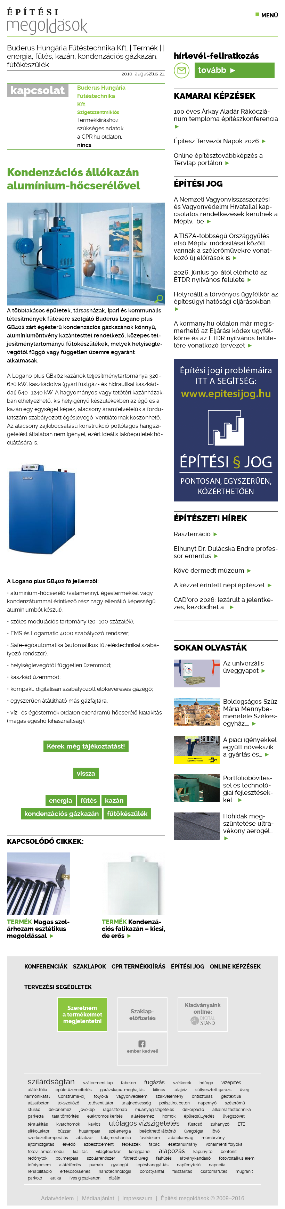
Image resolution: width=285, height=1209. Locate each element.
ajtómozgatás (41, 1144)
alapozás (172, 1150)
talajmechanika (116, 1137)
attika (55, 1178)
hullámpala (89, 1131)
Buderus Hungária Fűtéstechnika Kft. (67, 48)
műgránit (244, 1171)
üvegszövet (234, 1116)
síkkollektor (38, 1131)
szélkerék (182, 1082)
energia (19, 56)
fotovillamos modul (46, 1151)
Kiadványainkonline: (203, 1008)
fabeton (128, 1082)
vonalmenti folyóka (224, 1144)
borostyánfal (152, 1171)
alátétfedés (70, 1164)
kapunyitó (202, 1151)
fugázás (154, 1082)
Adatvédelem (57, 1198)
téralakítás (38, 1124)
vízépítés (231, 1082)
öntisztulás (202, 1096)
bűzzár (64, 1131)
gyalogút (119, 1164)
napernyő (207, 1103)
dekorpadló (193, 1109)
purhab (96, 1164)
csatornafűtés (214, 1171)
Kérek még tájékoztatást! (86, 746)
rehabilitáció (40, 1171)
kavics (94, 1124)
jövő (216, 1131)
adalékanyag (180, 1137)
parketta (36, 1116)
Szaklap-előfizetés (142, 1014)
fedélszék (131, 1144)
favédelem (149, 1137)
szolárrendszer (101, 1158)
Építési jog (187, 966)
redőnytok (37, 1158)
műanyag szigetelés (154, 1109)
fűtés (43, 56)
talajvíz (180, 1089)
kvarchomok (68, 1124)
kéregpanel (139, 1151)
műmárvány (213, 1137)
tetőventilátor (100, 1103)
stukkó (34, 1109)
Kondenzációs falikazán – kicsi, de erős (133, 928)
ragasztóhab (115, 1109)
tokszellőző (68, 1103)
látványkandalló (195, 1158)
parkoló (35, 1178)
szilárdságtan (51, 1081)
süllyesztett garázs (213, 1089)
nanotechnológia (115, 1171)
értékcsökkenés (75, 1171)
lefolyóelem (39, 1164)
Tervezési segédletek (58, 987)
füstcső (195, 1124)
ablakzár (84, 1137)
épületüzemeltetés (74, 1089)
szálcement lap (98, 1082)
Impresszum (137, 1198)
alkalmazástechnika (231, 1109)
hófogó (206, 1082)
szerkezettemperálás (48, 1137)
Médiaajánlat (98, 1198)
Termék (145, 48)
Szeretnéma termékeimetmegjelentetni (82, 1014)
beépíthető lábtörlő (157, 1131)
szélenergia (120, 1131)
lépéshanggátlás (153, 1164)
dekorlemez (60, 1109)
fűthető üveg (135, 1158)
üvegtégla (193, 1131)
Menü (269, 15)
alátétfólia (37, 1089)
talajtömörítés (65, 1116)
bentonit (229, 1151)
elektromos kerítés (105, 1116)
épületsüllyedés (199, 1116)
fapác (154, 1144)
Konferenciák (45, 966)
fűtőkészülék (28, 64)
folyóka (101, 1096)
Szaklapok (89, 966)
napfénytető (189, 1164)
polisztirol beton (174, 1103)
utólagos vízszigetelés (144, 1123)
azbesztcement (99, 1144)
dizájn (114, 1178)
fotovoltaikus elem (236, 1158)
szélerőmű (235, 1103)
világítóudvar (108, 1151)
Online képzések (235, 966)
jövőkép (87, 1109)
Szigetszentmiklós (98, 112)
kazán (64, 56)
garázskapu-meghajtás (122, 1089)
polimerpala (67, 1158)
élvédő (69, 1144)
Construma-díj (72, 1096)
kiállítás (80, 1151)
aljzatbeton (38, 1103)
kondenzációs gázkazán (117, 56)
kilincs (159, 1089)
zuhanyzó (220, 1124)
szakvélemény (170, 1096)
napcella (217, 1164)
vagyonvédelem (131, 1096)
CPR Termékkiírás (138, 966)
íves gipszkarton (85, 1178)
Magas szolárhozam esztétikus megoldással (38, 928)
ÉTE (241, 1124)
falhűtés (164, 1158)
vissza (86, 773)
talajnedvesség (136, 1103)
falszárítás (182, 1171)
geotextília (231, 1096)
